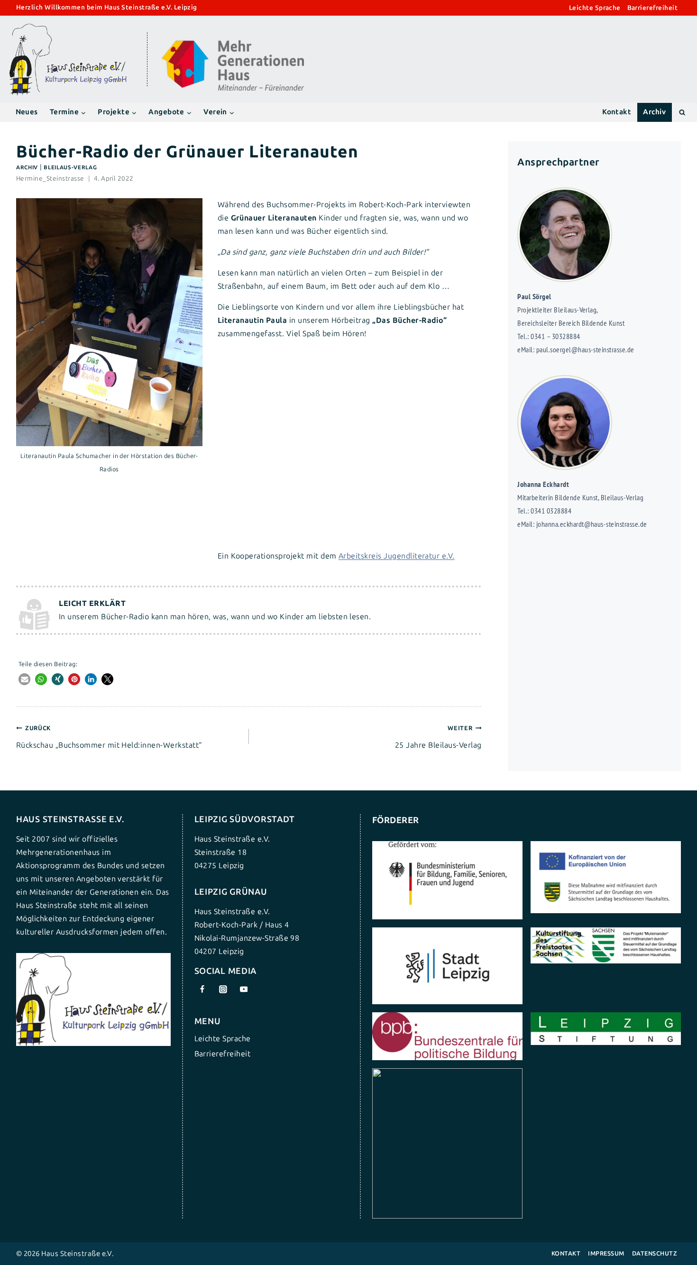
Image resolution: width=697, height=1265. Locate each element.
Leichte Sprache (595, 8)
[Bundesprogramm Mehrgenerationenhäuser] (233, 88)
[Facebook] (202, 989)
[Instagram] (223, 989)
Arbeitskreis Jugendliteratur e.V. (397, 555)
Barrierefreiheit (652, 8)
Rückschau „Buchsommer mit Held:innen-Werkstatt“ (109, 737)
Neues (27, 112)
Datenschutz (654, 1253)
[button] (24, 679)
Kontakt (616, 112)
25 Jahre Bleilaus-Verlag (438, 737)
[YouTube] (244, 989)
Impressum (606, 1253)
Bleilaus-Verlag (70, 167)
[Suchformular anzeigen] (682, 112)
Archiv (654, 112)
